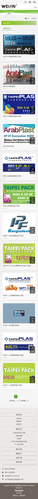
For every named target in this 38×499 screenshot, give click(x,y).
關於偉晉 (19, 449)
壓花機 (19, 438)
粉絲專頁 (19, 491)
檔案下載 (19, 458)
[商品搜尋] (25, 2)
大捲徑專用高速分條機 (19, 433)
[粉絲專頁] (30, 2)
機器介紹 (19, 429)
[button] (2, 12)
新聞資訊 (19, 424)
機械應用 (19, 421)
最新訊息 (19, 415)
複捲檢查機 (19, 436)
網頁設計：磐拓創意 (19, 495)
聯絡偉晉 (19, 462)
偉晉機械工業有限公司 (10, 6)
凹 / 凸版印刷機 (19, 444)
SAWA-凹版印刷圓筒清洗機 (19, 441)
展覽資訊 (19, 418)
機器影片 (19, 453)
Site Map (19, 493)
